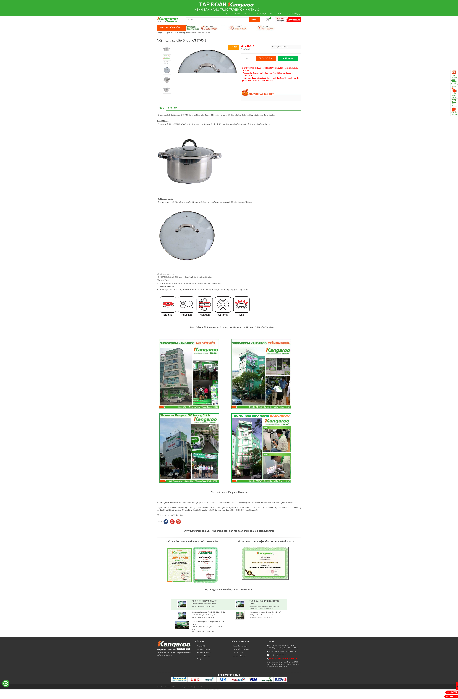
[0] (267, 19)
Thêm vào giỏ (265, 58)
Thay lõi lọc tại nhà (454, 95)
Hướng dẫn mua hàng (240, 646)
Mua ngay (288, 58)
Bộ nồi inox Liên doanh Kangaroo (177, 33)
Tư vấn (199, 659)
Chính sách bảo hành (239, 656)
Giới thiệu (238, 14)
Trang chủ (229, 14)
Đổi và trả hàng (238, 652)
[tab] (161, 108)
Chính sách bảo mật (203, 656)
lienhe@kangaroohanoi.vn (277, 655)
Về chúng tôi (201, 646)
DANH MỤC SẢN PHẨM (169, 27)
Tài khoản (281, 14)
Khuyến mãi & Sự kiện (261, 14)
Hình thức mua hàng (203, 649)
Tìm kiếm (254, 19)
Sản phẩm (247, 14)
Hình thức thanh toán (204, 652)
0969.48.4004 (452, 692)
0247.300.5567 (451, 696)
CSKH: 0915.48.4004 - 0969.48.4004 (282, 651)
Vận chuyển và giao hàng (241, 649)
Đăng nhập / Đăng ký (293, 14)
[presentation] (161, 108)
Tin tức (272, 14)
